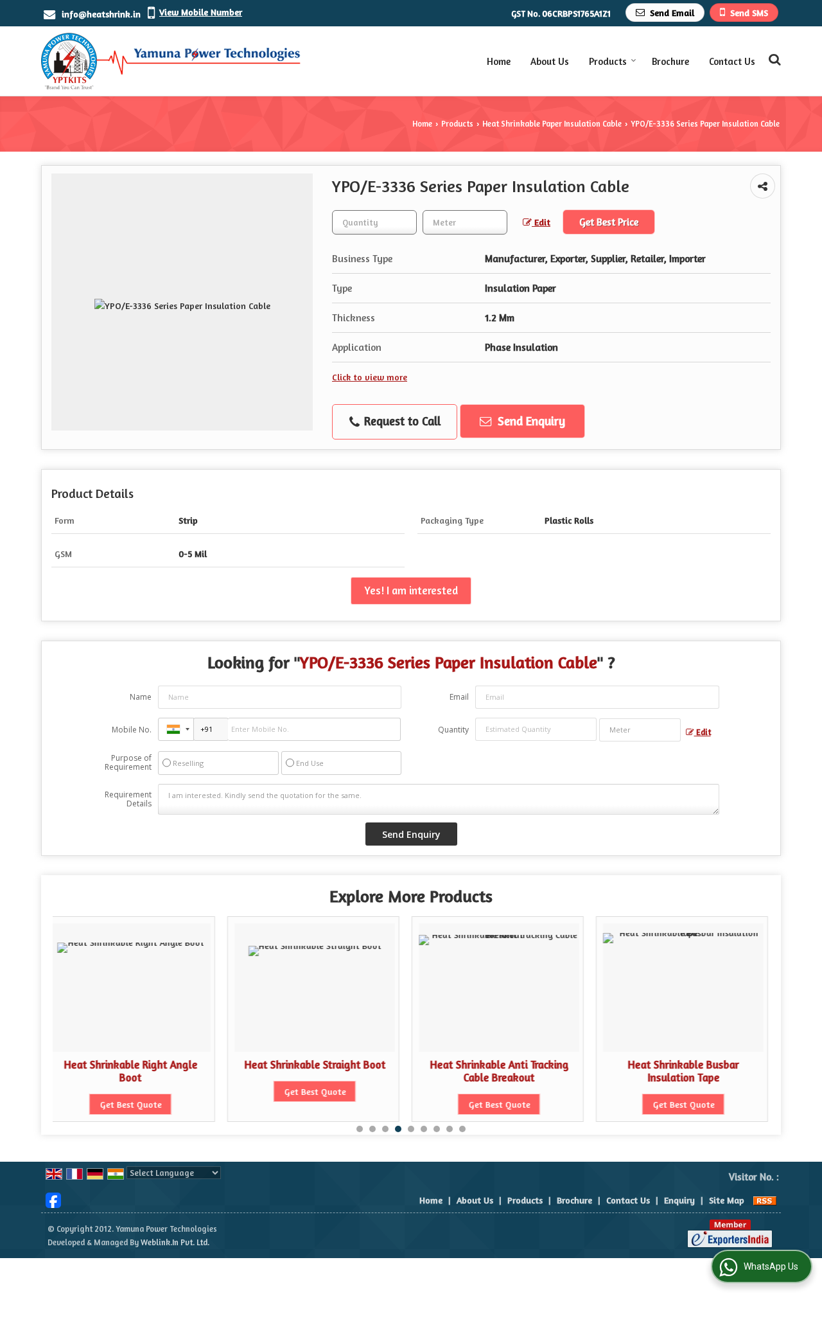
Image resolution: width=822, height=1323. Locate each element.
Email (459, 696)
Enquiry (679, 1199)
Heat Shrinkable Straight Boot (167, 1064)
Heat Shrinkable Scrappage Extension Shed (720, 1071)
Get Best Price (608, 222)
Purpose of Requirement (128, 763)
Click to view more (369, 376)
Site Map (726, 1199)
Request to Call (401, 421)
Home (499, 61)
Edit (541, 222)
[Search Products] (773, 59)
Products (608, 61)
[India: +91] (176, 729)
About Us (549, 61)
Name (141, 696)
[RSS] (764, 1199)
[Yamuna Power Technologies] (171, 61)
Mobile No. (132, 729)
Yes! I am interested (411, 590)
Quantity (453, 729)
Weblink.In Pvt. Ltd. (175, 1242)
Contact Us (732, 61)
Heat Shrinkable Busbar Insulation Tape (536, 1071)
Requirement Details (128, 799)
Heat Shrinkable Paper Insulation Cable (552, 124)
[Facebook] (53, 1198)
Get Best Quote (167, 1091)
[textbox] (465, 222)
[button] (200, 11)
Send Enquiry (529, 421)
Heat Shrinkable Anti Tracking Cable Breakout (352, 1071)
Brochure (670, 61)
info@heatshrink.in (101, 13)
